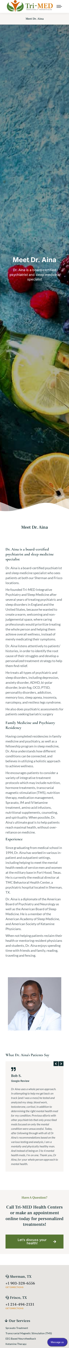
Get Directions (14, 1287)
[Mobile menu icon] (59, 6)
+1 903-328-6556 (20, 1283)
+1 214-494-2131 (20, 1304)
